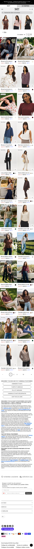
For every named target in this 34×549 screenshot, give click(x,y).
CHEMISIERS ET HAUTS (17, 383)
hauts (19, 429)
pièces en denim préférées (8, 461)
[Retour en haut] (31, 545)
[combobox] (17, 12)
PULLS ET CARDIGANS (17, 390)
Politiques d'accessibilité (7, 547)
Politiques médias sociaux (23, 547)
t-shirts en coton (7, 408)
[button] (2, 2)
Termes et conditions (22, 545)
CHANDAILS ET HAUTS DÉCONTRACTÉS (17, 393)
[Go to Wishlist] (28, 9)
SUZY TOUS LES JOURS (17, 396)
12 (23, 374)
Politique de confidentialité (8, 545)
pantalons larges (24, 460)
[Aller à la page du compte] (30, 9)
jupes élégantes (14, 460)
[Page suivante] (31, 374)
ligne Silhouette (28, 423)
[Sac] (32, 9)
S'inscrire (28, 493)
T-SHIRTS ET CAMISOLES (17, 387)
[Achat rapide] (15, 58)
